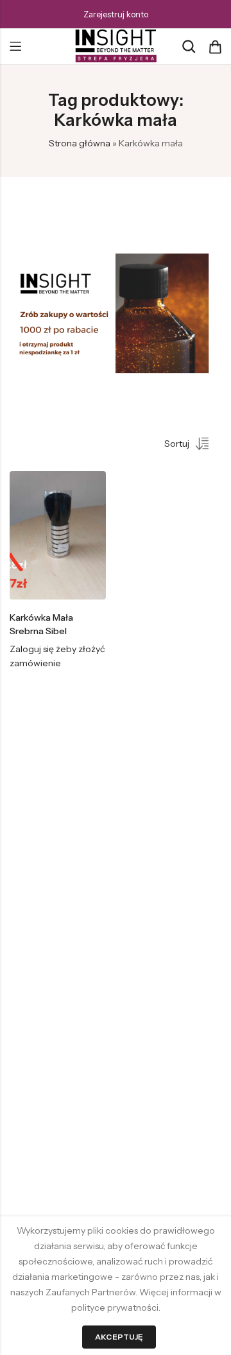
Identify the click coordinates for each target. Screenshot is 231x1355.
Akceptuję (119, 1337)
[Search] (189, 46)
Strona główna (79, 143)
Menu (15, 47)
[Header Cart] (215, 47)
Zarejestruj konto (115, 14)
